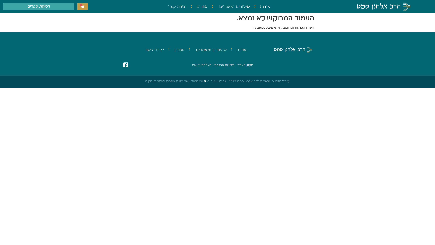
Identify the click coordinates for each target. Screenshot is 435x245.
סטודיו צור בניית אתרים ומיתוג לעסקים (171, 81)
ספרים (202, 6)
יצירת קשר (177, 6)
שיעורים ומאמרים (234, 6)
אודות (265, 6)
